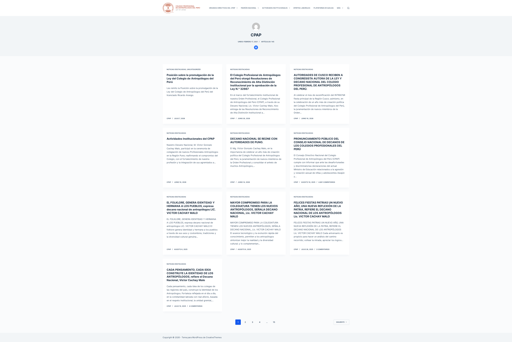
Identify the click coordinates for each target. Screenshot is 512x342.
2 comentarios (322, 249)
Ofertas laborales (301, 8)
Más (339, 8)
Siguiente (340, 322)
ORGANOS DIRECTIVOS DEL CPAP (222, 8)
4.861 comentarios (326, 182)
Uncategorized (194, 69)
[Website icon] (256, 47)
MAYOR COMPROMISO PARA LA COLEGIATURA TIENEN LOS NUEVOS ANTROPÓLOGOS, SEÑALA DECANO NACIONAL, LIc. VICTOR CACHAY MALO (254, 209)
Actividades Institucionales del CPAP (191, 138)
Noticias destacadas (176, 69)
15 (274, 322)
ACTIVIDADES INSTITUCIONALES (275, 8)
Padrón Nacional (248, 8)
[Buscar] (348, 8)
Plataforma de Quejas (324, 8)
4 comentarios (195, 306)
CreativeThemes (214, 337)
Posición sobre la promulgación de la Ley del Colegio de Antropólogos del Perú (190, 78)
